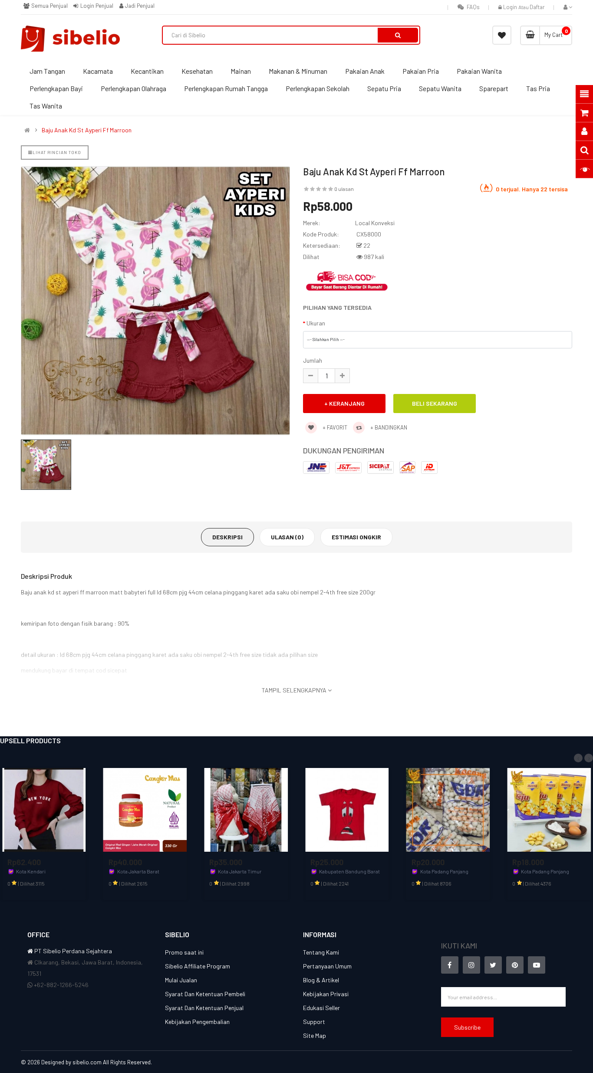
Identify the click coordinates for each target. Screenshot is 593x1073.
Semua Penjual (49, 5)
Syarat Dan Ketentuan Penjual (204, 1007)
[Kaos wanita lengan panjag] (44, 809)
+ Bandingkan (388, 427)
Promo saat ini (184, 952)
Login (510, 6)
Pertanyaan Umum (327, 966)
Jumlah (312, 360)
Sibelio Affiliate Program (197, 966)
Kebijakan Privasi (326, 994)
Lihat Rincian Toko (57, 152)
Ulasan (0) (287, 537)
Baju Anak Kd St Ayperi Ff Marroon (87, 130)
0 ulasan (344, 189)
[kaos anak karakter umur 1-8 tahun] (347, 809)
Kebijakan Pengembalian (197, 1021)
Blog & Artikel (321, 980)
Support (314, 1021)
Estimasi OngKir (356, 537)
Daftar (537, 6)
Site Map (314, 1035)
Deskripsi (227, 537)
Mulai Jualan (181, 980)
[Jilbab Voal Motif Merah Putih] (246, 809)
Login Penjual (96, 5)
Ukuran (315, 323)
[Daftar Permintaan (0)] (501, 35)
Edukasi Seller (321, 1007)
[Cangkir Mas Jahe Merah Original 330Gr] (145, 809)
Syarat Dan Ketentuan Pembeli (205, 994)
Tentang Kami (321, 952)
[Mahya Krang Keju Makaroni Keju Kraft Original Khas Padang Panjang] (549, 809)
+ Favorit (334, 427)
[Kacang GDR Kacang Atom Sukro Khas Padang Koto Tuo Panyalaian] (448, 809)
